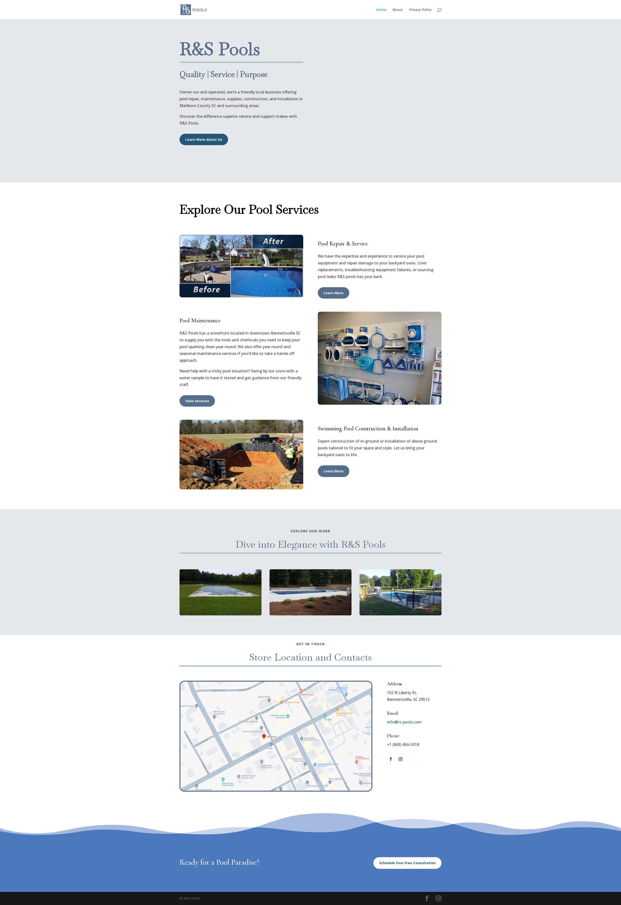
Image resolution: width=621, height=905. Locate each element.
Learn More (333, 293)
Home (381, 10)
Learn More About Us (203, 139)
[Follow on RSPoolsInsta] (400, 759)
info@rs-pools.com (404, 722)
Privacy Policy (420, 10)
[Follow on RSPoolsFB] (391, 759)
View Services (197, 401)
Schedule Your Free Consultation (407, 863)
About (397, 10)
